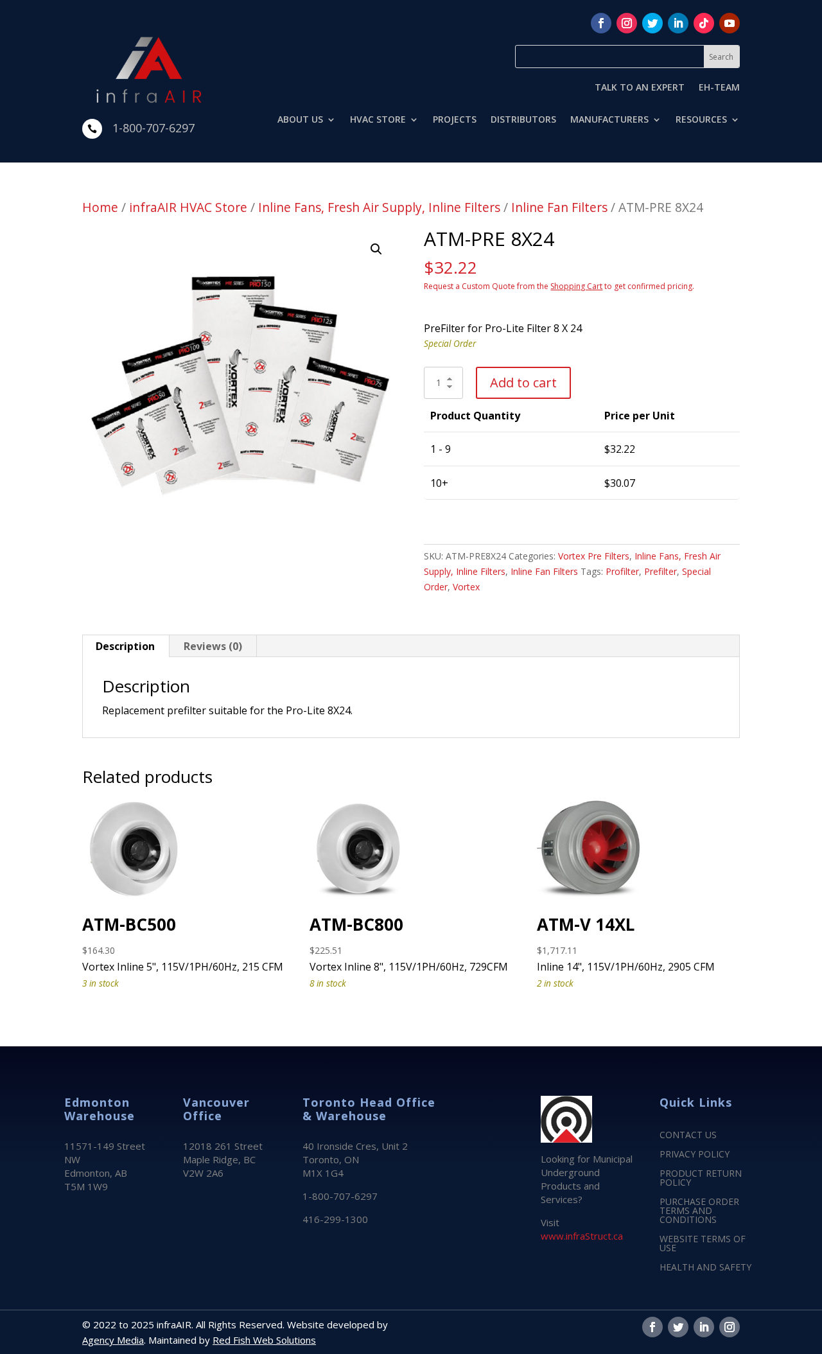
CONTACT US (688, 1135)
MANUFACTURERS (609, 120)
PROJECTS (455, 120)
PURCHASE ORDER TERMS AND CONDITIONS (699, 1211)
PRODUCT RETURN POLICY (701, 1178)
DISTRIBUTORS (523, 120)
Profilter (622, 571)
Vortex (466, 587)
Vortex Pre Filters (593, 556)
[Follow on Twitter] (652, 23)
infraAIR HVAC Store (188, 207)
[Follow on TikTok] (704, 23)
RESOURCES (701, 120)
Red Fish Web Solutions (264, 1339)
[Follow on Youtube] (729, 23)
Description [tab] (125, 646)
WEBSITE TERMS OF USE (703, 1244)
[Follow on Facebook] (601, 23)
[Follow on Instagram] (626, 23)
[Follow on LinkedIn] (678, 23)
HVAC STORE (378, 120)
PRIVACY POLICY (695, 1155)
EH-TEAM (719, 88)
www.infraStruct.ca (582, 1235)
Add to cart (523, 382)
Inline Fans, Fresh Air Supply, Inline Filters (379, 207)
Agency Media (113, 1339)
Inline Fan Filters (559, 207)
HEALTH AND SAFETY (705, 1268)
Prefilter (660, 571)
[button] (376, 249)
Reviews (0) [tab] (213, 646)
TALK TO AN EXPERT (640, 88)
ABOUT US (300, 120)
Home (100, 207)
